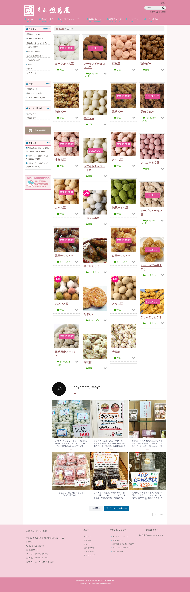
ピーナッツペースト (35, 39)
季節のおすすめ (33, 34)
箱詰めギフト (32, 118)
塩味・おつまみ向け (35, 93)
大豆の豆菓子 (32, 47)
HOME (61, 29)
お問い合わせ (153, 20)
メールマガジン (90, 551)
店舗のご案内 (47, 20)
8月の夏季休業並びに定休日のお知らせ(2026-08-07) (37, 149)
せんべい (30, 69)
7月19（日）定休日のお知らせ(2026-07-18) (37, 157)
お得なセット (32, 114)
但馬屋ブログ (115, 20)
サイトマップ (89, 555)
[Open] (71, 419)
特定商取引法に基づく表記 (123, 544)
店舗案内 (87, 540)
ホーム (30, 20)
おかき (30, 64)
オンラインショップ (69, 20)
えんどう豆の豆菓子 (35, 56)
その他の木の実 (33, 60)
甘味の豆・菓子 (33, 89)
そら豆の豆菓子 (33, 51)
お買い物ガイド (96, 20)
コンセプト (133, 20)
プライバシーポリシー (121, 548)
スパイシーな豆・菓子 (36, 98)
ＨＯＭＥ (87, 537)
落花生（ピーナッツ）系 (37, 43)
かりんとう (31, 73)
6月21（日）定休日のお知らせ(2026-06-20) (37, 165)
